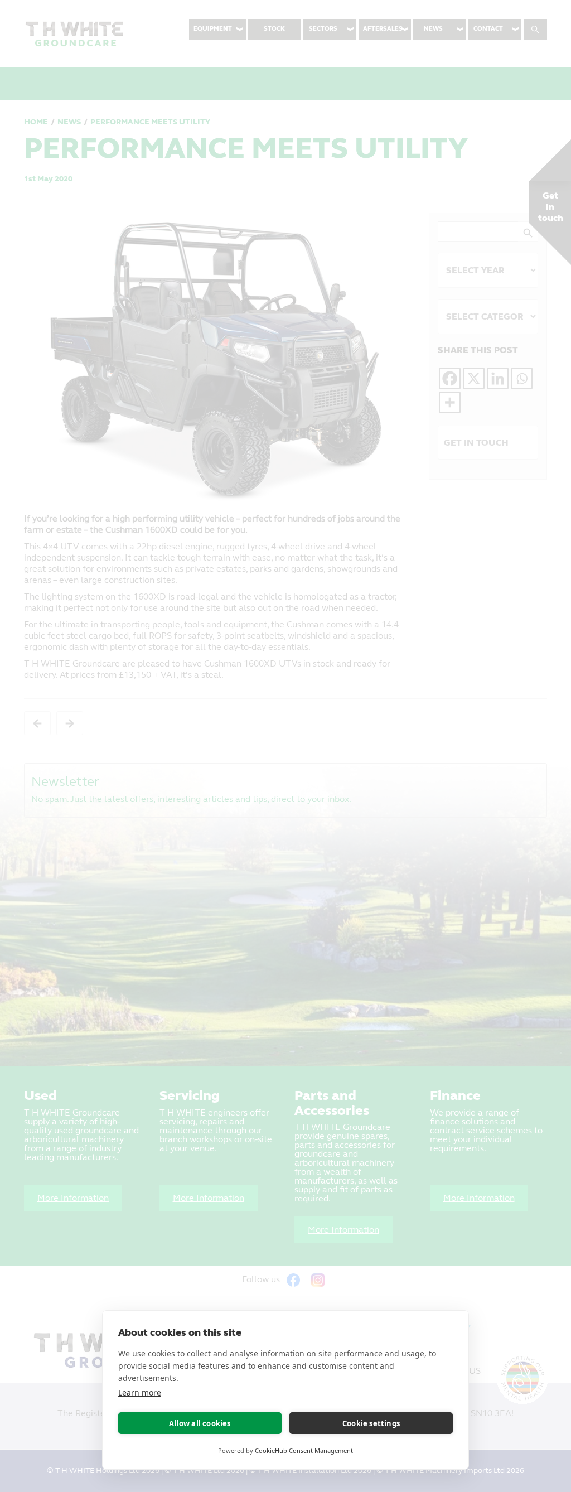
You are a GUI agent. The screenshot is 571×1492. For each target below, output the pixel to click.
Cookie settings (371, 1423)
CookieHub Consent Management (304, 1450)
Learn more (139, 1392)
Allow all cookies (199, 1423)
